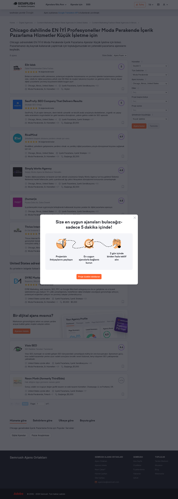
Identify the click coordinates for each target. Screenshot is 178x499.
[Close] (135, 218)
